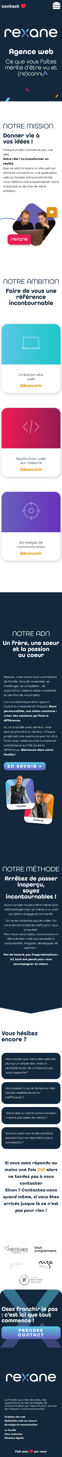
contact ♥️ (14, 6)
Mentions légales (14, 1437)
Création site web (15, 1416)
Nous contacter (14, 1434)
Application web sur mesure (21, 1420)
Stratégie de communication (21, 1424)
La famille (10, 1430)
